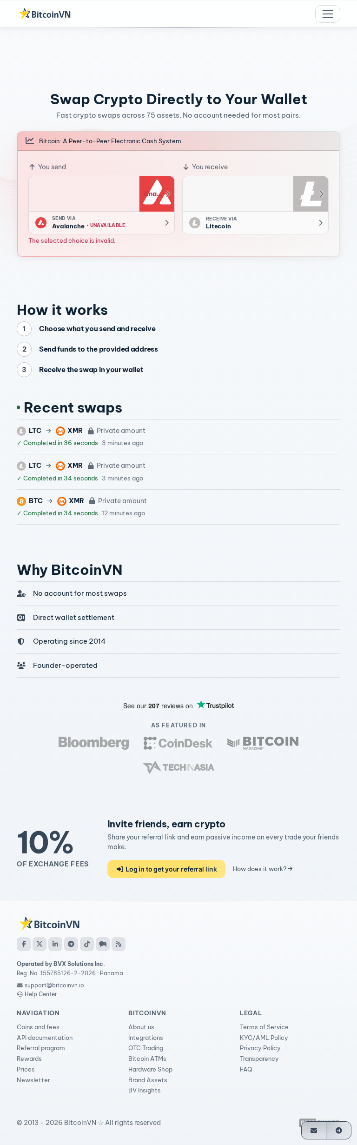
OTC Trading (145, 1048)
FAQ (246, 1069)
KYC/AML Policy (264, 1037)
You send (51, 167)
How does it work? (260, 868)
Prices (26, 1069)
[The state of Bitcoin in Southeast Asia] (179, 767)
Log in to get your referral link (170, 869)
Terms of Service (264, 1027)
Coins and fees (38, 1027)
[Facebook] (24, 944)
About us (141, 1027)
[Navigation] (327, 14)
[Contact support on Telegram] (338, 1130)
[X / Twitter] (39, 944)
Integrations (145, 1037)
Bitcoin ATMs (147, 1058)
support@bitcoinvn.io (54, 985)
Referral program (41, 1048)
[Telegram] (71, 944)
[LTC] (310, 194)
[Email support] (314, 1130)
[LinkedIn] (55, 944)
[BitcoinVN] (45, 14)
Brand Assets (147, 1080)
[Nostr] (103, 944)
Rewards (29, 1058)
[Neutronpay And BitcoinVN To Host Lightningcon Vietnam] (262, 743)
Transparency (259, 1058)
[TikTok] (87, 944)
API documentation (45, 1037)
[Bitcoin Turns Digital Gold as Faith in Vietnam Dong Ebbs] (94, 743)
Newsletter (33, 1080)
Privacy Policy (260, 1048)
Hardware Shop (150, 1069)
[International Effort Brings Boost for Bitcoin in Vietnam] (178, 743)
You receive (209, 167)
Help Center (40, 994)
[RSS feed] (119, 944)
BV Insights (144, 1090)
